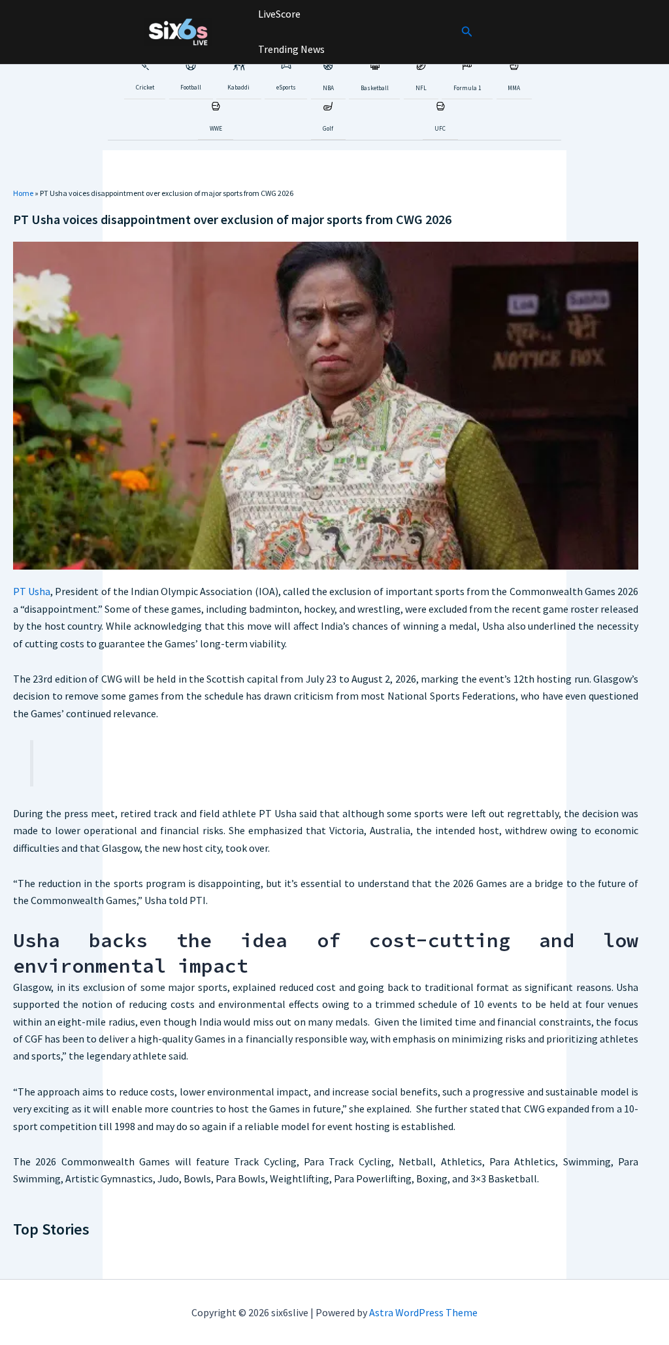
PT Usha (31, 591)
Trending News (290, 49)
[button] (467, 32)
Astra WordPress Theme (423, 1312)
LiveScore (278, 13)
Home (23, 193)
